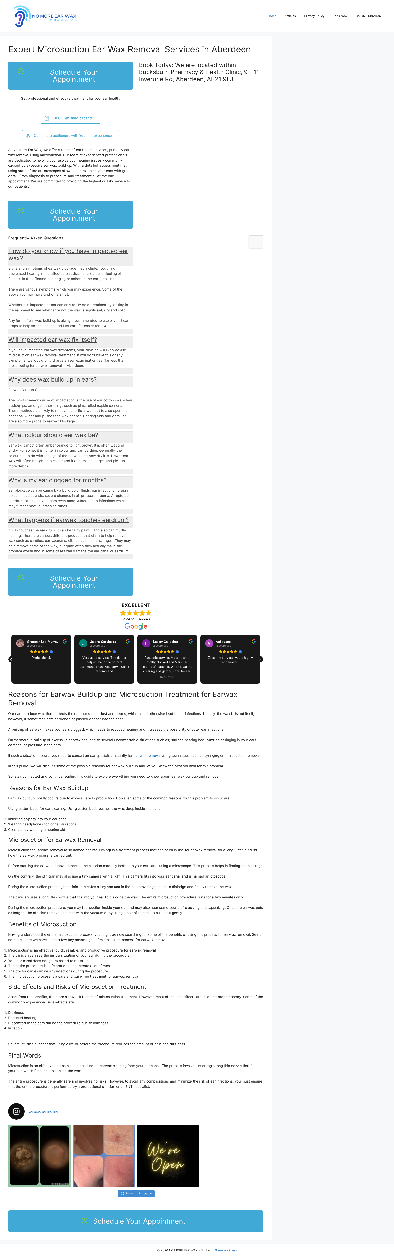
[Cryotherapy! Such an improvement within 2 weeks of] (104, 1156)
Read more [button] (120, 677)
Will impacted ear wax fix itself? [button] (52, 339)
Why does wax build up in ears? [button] (52, 379)
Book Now (340, 16)
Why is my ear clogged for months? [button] (57, 480)
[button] (260, 659)
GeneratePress (226, 1250)
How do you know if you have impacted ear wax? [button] (68, 254)
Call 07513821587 (369, 16)
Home (272, 16)
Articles (290, 16)
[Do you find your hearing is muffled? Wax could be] (39, 1156)
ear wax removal (147, 755)
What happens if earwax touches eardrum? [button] (68, 519)
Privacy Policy (314, 16)
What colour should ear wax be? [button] (53, 435)
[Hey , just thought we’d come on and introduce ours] (168, 1156)
